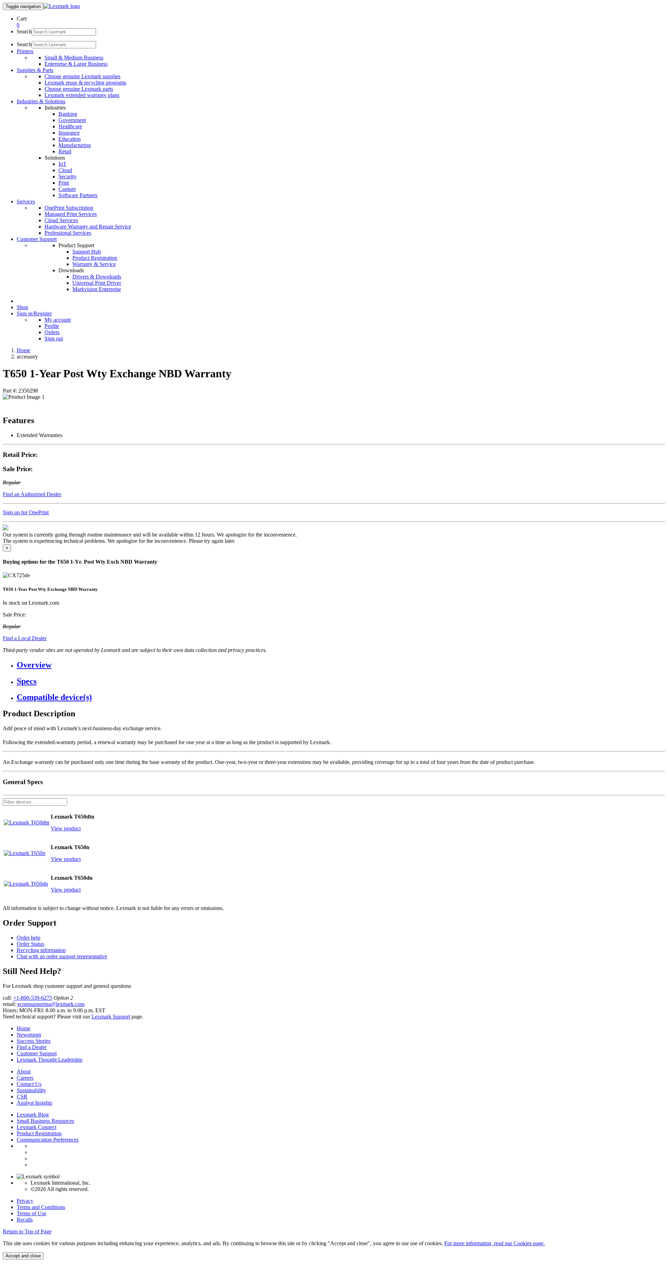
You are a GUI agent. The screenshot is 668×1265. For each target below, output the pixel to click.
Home (23, 350)
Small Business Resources (45, 1121)
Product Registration (94, 258)
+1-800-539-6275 (32, 998)
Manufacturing (74, 145)
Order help (28, 938)
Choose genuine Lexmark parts (79, 89)
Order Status (30, 944)
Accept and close (23, 1255)
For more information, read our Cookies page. (494, 1243)
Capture (67, 189)
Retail (64, 151)
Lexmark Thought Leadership (49, 1060)
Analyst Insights (34, 1103)
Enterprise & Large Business (76, 64)
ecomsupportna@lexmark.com (51, 1004)
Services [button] (26, 201)
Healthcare (70, 126)
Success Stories (33, 1041)
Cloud (65, 170)
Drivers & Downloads (96, 277)
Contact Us (29, 1084)
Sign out (54, 338)
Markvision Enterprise (96, 289)
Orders (52, 332)
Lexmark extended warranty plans (82, 95)
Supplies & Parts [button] (35, 70)
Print (63, 183)
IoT (62, 164)
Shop (22, 307)
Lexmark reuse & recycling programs (85, 83)
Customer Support (37, 1053)
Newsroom (29, 1035)
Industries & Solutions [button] (41, 101)
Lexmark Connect (36, 1127)
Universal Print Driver (96, 283)
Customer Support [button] (37, 239)
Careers (25, 1078)
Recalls (25, 1220)
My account (58, 320)
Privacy (25, 1201)
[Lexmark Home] (61, 6)
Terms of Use (31, 1213)
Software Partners (77, 195)
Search (24, 31)
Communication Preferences (48, 1140)
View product (66, 828)
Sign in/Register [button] (34, 313)
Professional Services (68, 233)
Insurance (69, 133)
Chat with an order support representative (62, 956)
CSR (22, 1096)
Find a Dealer (32, 1047)
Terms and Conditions (41, 1207)
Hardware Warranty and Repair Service (88, 226)
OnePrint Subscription (69, 208)
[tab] (341, 665)
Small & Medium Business (74, 58)
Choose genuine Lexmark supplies (82, 76)
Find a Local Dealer (25, 638)
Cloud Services (61, 220)
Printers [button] (25, 51)
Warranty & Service (94, 264)
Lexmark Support (111, 1017)
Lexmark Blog (33, 1115)
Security (67, 176)
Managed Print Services (71, 214)
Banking (67, 114)
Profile (52, 326)
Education (69, 139)
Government (72, 120)
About (24, 1071)
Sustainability (31, 1090)
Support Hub (86, 252)
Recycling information (41, 950)
